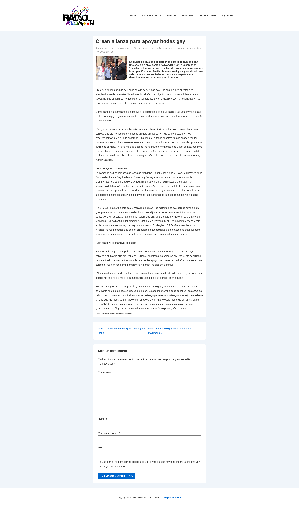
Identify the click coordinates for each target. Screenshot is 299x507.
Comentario (105, 372)
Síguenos (227, 15)
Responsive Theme (172, 497)
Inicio (133, 15)
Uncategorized (185, 48)
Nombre (102, 418)
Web (100, 447)
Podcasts (187, 15)
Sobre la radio (207, 15)
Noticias (171, 15)
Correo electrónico (108, 433)
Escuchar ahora (151, 15)
